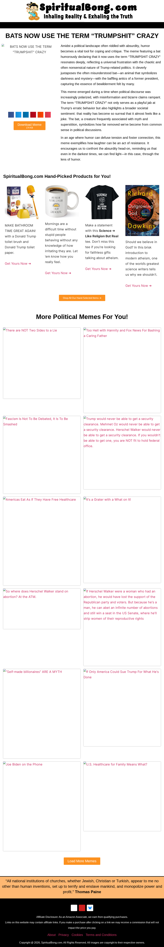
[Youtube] (82, 908)
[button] (82, 24)
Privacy (63, 935)
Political (65, 316)
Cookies (77, 935)
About (51, 935)
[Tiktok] (74, 908)
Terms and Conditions (101, 935)
